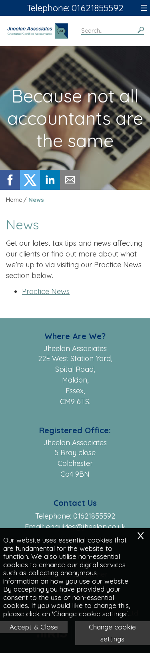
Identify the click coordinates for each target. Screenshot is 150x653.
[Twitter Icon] (30, 187)
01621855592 (94, 516)
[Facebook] (10, 187)
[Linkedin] (50, 187)
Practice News (46, 291)
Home (14, 199)
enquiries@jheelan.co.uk (86, 526)
